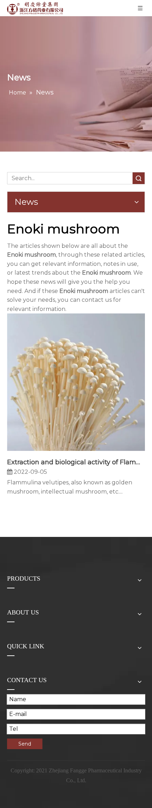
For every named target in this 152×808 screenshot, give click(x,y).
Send (24, 744)
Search (139, 178)
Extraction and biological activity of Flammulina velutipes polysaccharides (76, 462)
